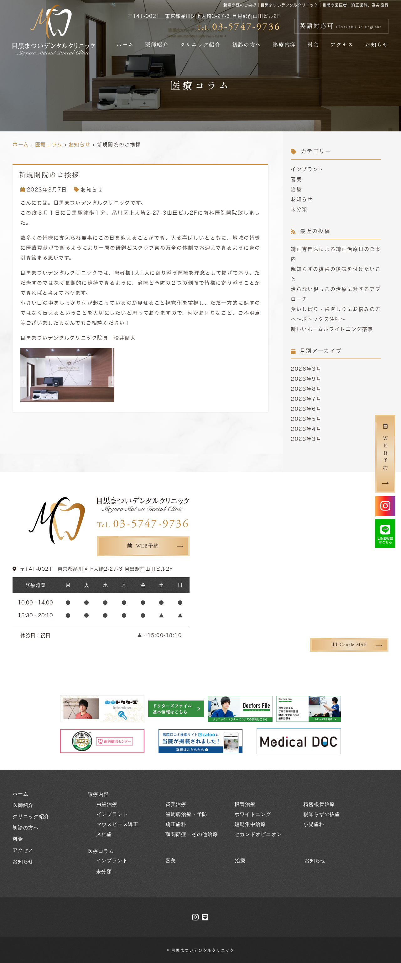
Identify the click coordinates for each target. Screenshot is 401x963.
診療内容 (284, 44)
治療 (296, 189)
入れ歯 (104, 834)
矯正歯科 (175, 824)
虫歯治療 (106, 804)
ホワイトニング (252, 814)
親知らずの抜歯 (321, 814)
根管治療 (244, 804)
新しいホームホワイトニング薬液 (332, 329)
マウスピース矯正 (117, 824)
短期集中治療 (250, 824)
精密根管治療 (319, 804)
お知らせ (376, 44)
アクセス (342, 44)
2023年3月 (306, 438)
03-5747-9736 (143, 524)
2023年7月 (306, 398)
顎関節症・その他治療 (191, 834)
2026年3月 (306, 368)
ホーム (125, 44)
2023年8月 (306, 388)
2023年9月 (306, 378)
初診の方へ (247, 44)
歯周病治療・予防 (186, 814)
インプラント (307, 169)
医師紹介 (157, 44)
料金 (313, 44)
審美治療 (175, 804)
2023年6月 (306, 408)
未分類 (299, 209)
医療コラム (101, 851)
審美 (296, 179)
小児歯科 (313, 824)
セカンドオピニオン (258, 834)
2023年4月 (306, 428)
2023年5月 (306, 418)
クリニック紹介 (200, 44)
